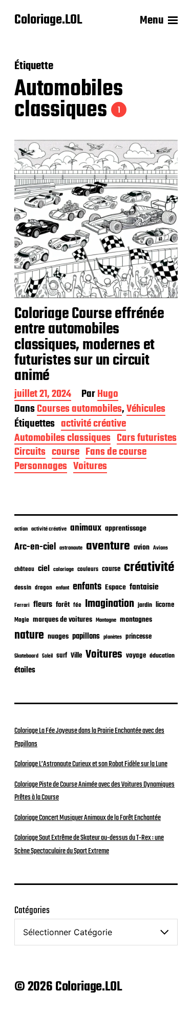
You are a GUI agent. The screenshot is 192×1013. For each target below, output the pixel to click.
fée (77, 605)
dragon (43, 588)
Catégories (32, 910)
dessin (22, 588)
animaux (85, 528)
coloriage (63, 569)
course (65, 453)
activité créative (93, 425)
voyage (136, 655)
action (21, 529)
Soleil (47, 656)
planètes (112, 637)
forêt (63, 605)
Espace (115, 587)
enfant (62, 588)
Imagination (109, 604)
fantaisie (144, 587)
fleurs (42, 604)
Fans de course (116, 453)
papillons (86, 636)
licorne (165, 604)
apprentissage (125, 528)
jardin (145, 605)
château (24, 569)
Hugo (107, 395)
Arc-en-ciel (35, 547)
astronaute (70, 548)
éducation (162, 655)
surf (61, 655)
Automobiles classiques (62, 439)
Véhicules (145, 410)
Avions (160, 548)
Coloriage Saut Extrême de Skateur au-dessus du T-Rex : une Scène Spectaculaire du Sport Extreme (89, 844)
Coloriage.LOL (48, 20)
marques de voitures (62, 620)
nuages (58, 636)
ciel (44, 569)
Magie (21, 620)
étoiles (24, 670)
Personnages (40, 467)
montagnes (136, 619)
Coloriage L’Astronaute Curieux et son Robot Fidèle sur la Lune (90, 764)
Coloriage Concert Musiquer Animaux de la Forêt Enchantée (87, 818)
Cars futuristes (147, 439)
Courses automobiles (79, 410)
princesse (138, 636)
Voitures (90, 467)
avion (142, 547)
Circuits (30, 453)
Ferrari (22, 605)
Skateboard (26, 656)
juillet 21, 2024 (42, 395)
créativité (149, 567)
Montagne (106, 620)
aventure (108, 546)
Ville (76, 655)
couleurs (87, 569)
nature (29, 635)
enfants (87, 587)
